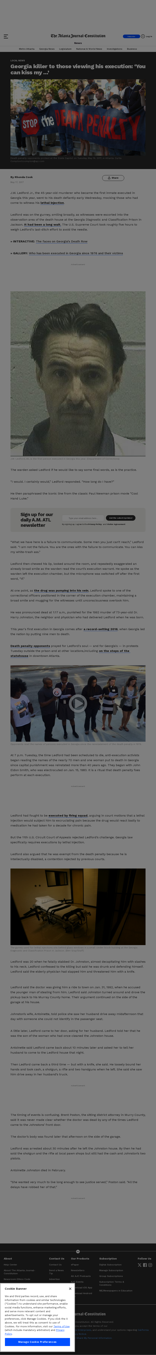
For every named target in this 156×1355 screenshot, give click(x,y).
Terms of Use (61, 1326)
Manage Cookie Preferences (37, 1341)
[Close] (70, 1289)
